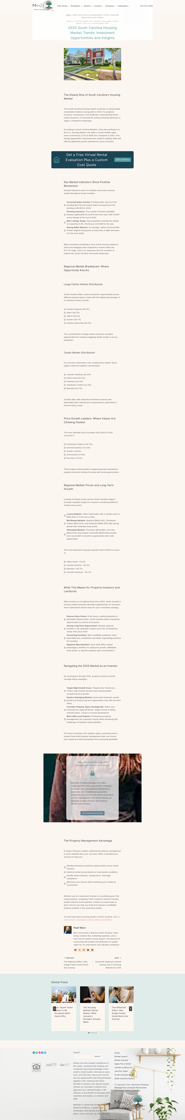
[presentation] (63, 994)
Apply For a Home (123, 1064)
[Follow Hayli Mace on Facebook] (75, 950)
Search (76, 1052)
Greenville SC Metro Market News (79, 21)
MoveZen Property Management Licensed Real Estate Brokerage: (132, 1088)
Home (68, 15)
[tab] (88, 1032)
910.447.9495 (146, 6)
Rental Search (121, 1057)
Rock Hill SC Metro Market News (96, 23)
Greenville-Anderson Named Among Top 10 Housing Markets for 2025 (108, 963)
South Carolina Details (125, 1075)
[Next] (130, 1008)
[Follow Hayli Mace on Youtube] (88, 950)
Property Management (103, 21)
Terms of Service (132, 1091)
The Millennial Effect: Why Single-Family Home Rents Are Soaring (76, 963)
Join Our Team (121, 1071)
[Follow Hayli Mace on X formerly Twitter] (79, 950)
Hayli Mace (80, 928)
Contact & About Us (123, 1067)
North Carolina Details (125, 1078)
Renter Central (121, 1060)
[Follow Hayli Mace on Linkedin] (92, 950)
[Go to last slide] (54, 1008)
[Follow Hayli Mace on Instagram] (84, 950)
